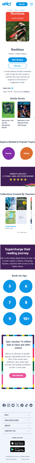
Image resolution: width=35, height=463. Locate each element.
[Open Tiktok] (26, 405)
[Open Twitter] (17, 405)
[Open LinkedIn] (30, 405)
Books (16, 10)
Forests (10, 10)
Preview (17, 66)
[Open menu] (31, 4)
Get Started (18, 375)
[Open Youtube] (13, 405)
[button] (16, 215)
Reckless (22, 10)
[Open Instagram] (8, 405)
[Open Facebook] (4, 405)
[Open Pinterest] (22, 405)
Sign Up (22, 4)
